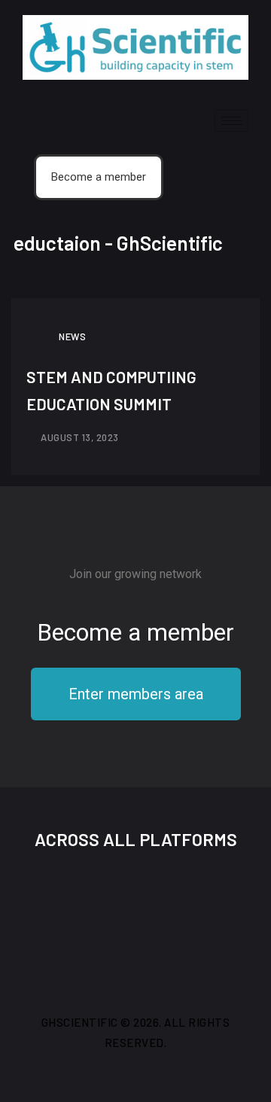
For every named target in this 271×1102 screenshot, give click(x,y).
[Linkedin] (185, 896)
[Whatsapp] (235, 896)
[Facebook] (36, 896)
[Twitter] (86, 896)
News (72, 336)
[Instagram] (135, 896)
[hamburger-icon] (231, 121)
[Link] (135, 941)
